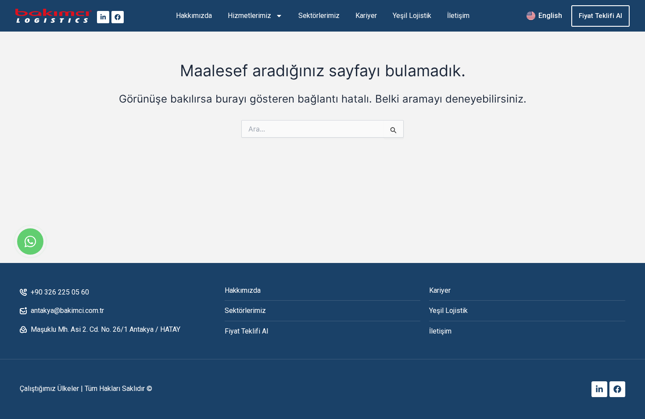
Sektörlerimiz (319, 15)
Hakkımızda (194, 15)
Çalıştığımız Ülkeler (49, 388)
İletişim (458, 15)
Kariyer (366, 15)
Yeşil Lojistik (412, 15)
